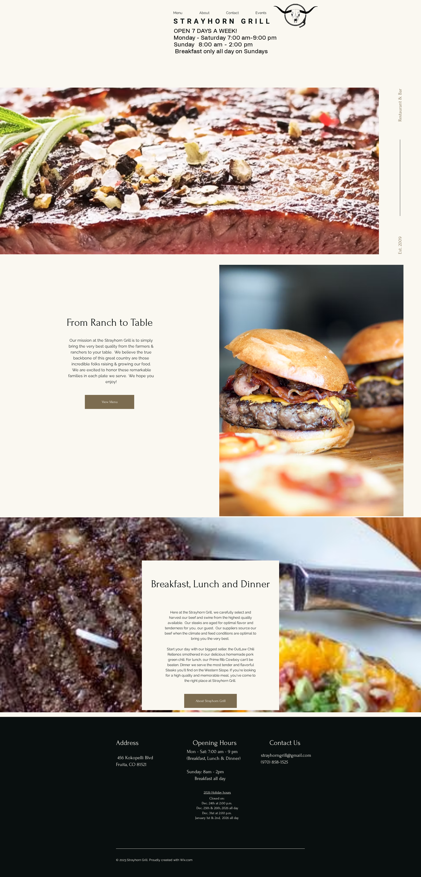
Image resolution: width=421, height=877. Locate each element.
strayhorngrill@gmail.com (286, 755)
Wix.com (186, 860)
